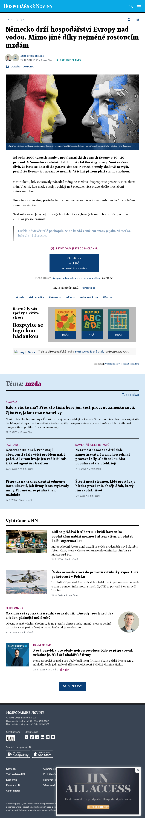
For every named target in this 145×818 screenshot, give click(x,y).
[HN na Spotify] (48, 737)
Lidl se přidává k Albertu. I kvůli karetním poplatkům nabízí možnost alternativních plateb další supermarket (92, 536)
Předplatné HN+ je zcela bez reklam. (121, 363)
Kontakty (11, 769)
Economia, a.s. (28, 718)
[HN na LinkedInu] (42, 737)
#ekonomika (36, 297)
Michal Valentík (30, 55)
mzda (33, 384)
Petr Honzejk (14, 608)
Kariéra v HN (13, 785)
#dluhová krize (89, 297)
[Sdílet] (129, 19)
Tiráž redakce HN (15, 774)
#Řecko (71, 297)
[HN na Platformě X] (26, 737)
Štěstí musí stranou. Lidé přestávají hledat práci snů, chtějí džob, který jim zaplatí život (105, 486)
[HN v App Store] (42, 754)
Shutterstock (125, 146)
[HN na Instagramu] (37, 737)
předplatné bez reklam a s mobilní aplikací (76, 277)
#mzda (20, 297)
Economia (11, 780)
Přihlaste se (88, 287)
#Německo (55, 297)
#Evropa (107, 297)
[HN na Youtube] (53, 737)
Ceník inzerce (13, 791)
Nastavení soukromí (54, 780)
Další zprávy (72, 686)
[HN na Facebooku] (32, 737)
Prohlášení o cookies (54, 774)
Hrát (65, 334)
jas (42, 55)
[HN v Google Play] (18, 754)
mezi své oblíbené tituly (89, 351)
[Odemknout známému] (137, 19)
